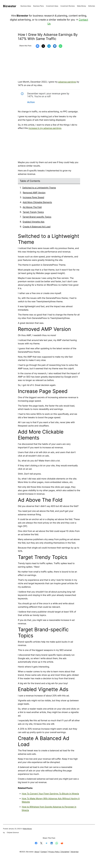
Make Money (27, 829)
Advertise (74, 852)
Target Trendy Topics (33, 212)
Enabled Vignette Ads (33, 221)
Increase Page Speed (33, 197)
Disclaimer (65, 852)
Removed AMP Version (34, 192)
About (36, 852)
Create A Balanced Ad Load (36, 226)
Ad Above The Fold (32, 207)
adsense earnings (67, 81)
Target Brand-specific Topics (36, 216)
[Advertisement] (49, 64)
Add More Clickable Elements (37, 202)
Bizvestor (9, 6)
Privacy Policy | (54, 852)
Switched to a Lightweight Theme (39, 187)
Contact (44, 852)
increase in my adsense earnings (45, 128)
